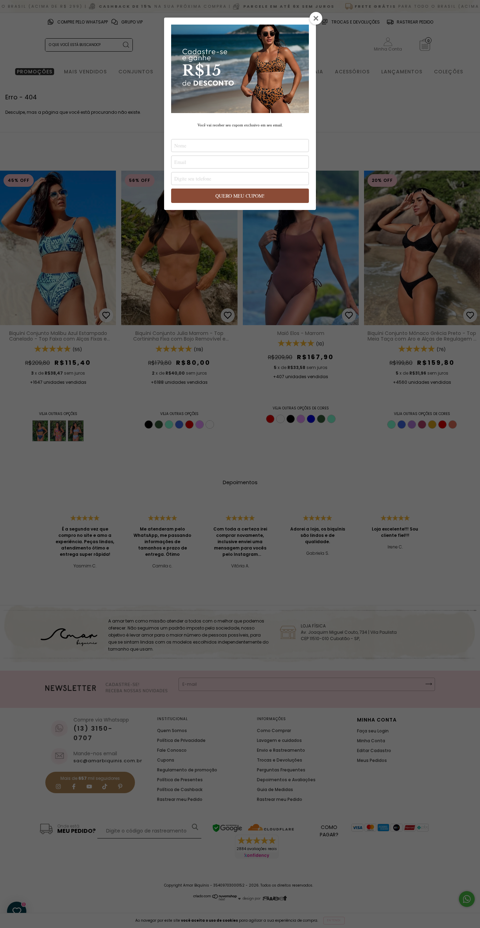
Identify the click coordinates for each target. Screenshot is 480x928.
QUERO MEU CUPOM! (240, 195)
